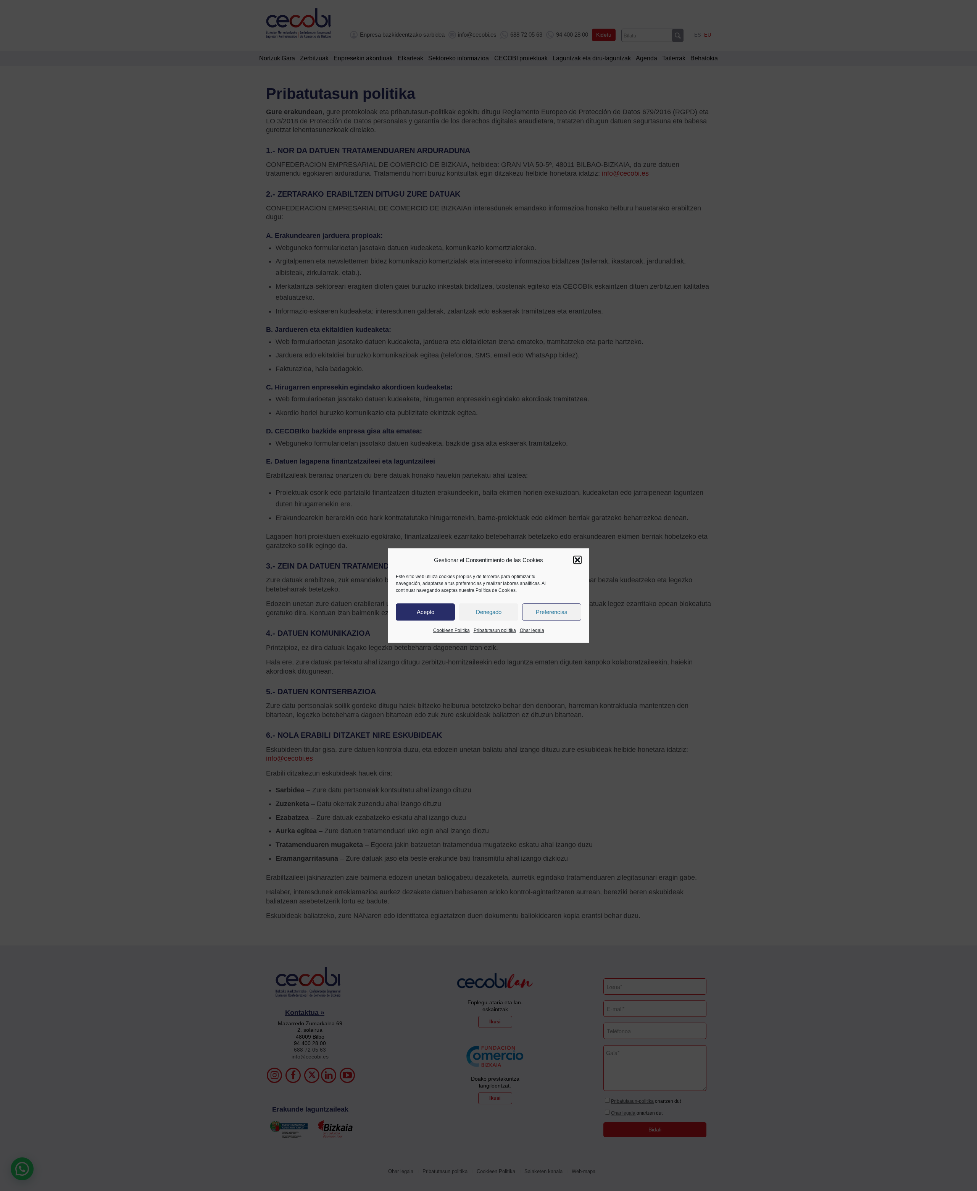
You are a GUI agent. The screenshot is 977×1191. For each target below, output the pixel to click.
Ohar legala (532, 630)
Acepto (425, 612)
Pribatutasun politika (495, 630)
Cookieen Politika (451, 630)
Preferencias (551, 612)
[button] (577, 560)
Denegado (488, 612)
